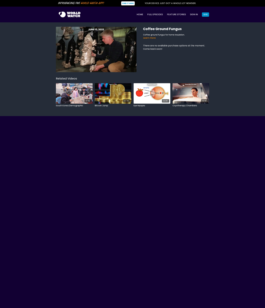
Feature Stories (176, 14)
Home (140, 14)
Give (205, 14)
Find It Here (128, 3)
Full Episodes (155, 14)
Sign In (194, 14)
